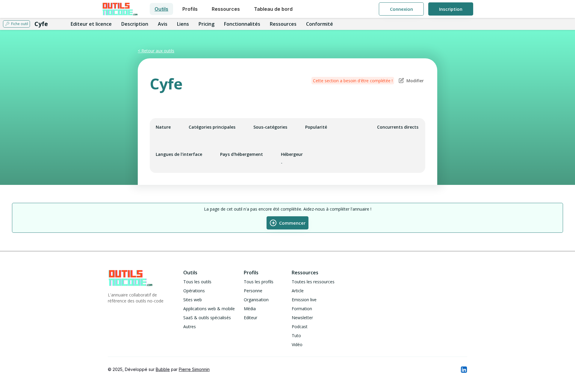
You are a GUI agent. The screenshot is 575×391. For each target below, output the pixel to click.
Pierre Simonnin (194, 369)
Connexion (401, 9)
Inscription (450, 9)
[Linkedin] (463, 369)
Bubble (163, 369)
